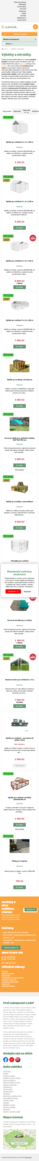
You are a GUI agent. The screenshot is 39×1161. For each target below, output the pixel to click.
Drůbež (5, 1074)
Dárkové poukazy (20, 2)
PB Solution (28, 1157)
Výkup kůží (6, 984)
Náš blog (8, 928)
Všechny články (10, 948)
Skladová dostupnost (11, 39)
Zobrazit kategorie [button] (20, 34)
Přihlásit (30, 910)
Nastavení (27, 591)
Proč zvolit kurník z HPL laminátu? (15, 932)
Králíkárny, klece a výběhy (12, 1078)
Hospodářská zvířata (10, 1098)
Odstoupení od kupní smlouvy (13, 978)
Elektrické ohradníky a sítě (12, 1096)
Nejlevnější (17, 111)
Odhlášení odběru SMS (10, 982)
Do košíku (19, 168)
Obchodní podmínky (9, 980)
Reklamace (6, 976)
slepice (22, 64)
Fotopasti (6, 1109)
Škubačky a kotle (9, 1105)
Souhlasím (12, 591)
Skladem (9, 44)
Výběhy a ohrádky (17, 49)
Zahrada (6, 1103)
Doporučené (7, 111)
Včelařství (6, 1094)
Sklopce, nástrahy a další (11, 1112)
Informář (23, 9)
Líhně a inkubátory (9, 1080)
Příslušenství (7, 1087)
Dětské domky (8, 1092)
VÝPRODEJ (7, 1071)
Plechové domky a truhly (11, 1083)
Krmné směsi (7, 1089)
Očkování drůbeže (8, 986)
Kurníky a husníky (9, 1076)
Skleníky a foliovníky (10, 1085)
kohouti (4, 66)
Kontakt (23, 16)
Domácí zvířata (8, 1100)
